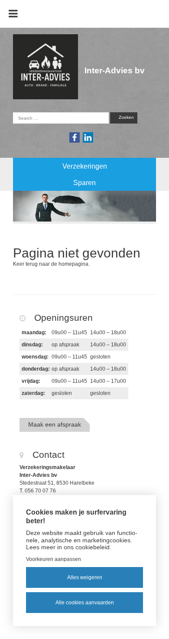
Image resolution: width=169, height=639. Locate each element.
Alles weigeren (84, 577)
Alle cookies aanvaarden (84, 603)
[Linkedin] (88, 137)
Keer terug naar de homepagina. (51, 264)
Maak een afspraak (54, 424)
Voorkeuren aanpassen (53, 559)
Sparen (84, 182)
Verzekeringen (84, 166)
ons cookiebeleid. (87, 547)
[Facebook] (74, 137)
